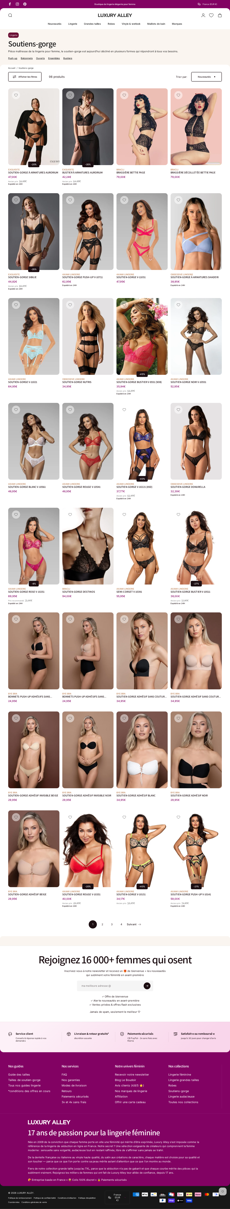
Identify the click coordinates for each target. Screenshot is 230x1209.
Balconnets (27, 58)
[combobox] (210, 4)
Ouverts (40, 58)
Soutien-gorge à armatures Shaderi (194, 277)
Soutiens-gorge (178, 1091)
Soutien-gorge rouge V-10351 (81, 894)
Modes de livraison (74, 1085)
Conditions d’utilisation (67, 1198)
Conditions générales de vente (34, 1202)
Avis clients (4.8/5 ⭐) (129, 1085)
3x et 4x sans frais (74, 1102)
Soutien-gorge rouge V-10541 (81, 487)
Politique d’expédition (87, 1198)
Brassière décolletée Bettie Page (193, 172)
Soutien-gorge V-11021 (22, 382)
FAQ (64, 1074)
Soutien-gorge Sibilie (22, 277)
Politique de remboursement (20, 1198)
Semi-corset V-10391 (129, 592)
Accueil (11, 68)
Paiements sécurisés (75, 1096)
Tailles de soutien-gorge (24, 1080)
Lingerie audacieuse (181, 1096)
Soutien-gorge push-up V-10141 (191, 894)
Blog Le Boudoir (125, 1080)
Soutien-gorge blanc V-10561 (27, 487)
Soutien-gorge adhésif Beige (27, 894)
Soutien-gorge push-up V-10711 (82, 277)
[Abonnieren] (147, 985)
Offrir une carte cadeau (130, 1102)
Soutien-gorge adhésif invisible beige (33, 795)
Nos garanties (71, 1080)
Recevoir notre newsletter (132, 1074)
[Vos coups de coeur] (211, 15)
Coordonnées (13, 1202)
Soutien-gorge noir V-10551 (188, 382)
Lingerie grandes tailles (183, 1080)
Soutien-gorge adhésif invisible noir (86, 795)
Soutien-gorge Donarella (188, 487)
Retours (67, 1091)
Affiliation (121, 1096)
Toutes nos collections (183, 1102)
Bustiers (67, 58)
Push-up (12, 58)
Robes (172, 1085)
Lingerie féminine (179, 1074)
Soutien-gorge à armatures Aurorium (33, 172)
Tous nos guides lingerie (24, 1085)
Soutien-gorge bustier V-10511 (190, 592)
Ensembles (54, 58)
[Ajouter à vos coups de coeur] (16, 95)
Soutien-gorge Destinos (78, 592)
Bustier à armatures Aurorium (82, 172)
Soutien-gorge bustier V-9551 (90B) (139, 382)
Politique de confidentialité (45, 1198)
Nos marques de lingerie (131, 1091)
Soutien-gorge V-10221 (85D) (134, 487)
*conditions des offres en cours (29, 1091)
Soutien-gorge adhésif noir (189, 795)
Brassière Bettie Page (130, 172)
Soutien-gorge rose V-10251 (26, 592)
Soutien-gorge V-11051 (131, 277)
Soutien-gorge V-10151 (131, 894)
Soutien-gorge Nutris (77, 382)
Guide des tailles (19, 1074)
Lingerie (13, 35)
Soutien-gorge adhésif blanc (135, 795)
